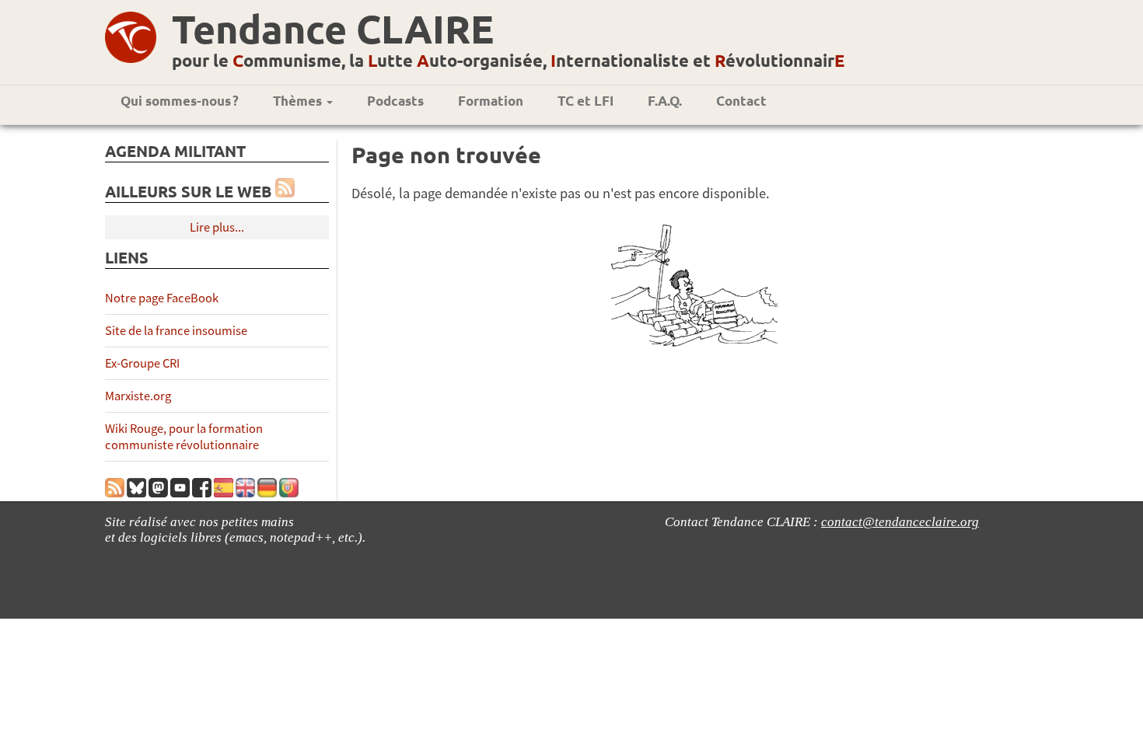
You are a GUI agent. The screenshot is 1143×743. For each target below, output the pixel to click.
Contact (741, 100)
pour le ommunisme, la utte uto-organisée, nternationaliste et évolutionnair (508, 60)
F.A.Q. (665, 100)
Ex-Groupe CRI (142, 363)
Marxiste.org (138, 396)
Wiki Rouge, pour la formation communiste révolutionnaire (184, 436)
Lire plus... (217, 227)
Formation (490, 100)
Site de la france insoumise (176, 331)
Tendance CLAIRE (333, 28)
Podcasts (395, 100)
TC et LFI (585, 100)
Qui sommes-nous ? (180, 100)
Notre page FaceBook (161, 298)
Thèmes (299, 100)
